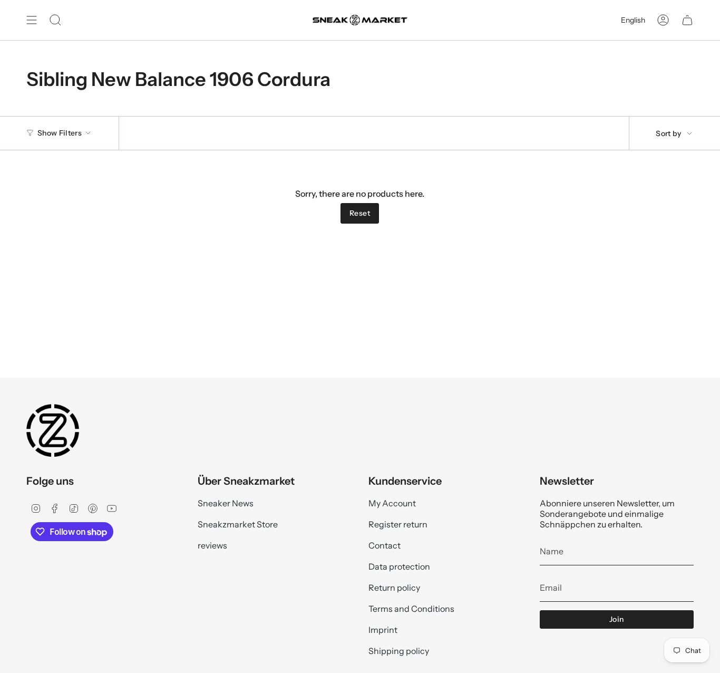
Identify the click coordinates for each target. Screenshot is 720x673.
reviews (212, 545)
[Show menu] (31, 20)
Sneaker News (226, 503)
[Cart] (687, 20)
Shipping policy (398, 651)
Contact (384, 545)
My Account (392, 503)
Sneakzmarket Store (238, 524)
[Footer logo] (52, 430)
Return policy (394, 587)
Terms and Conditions (411, 608)
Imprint (382, 629)
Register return (397, 524)
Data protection (399, 566)
